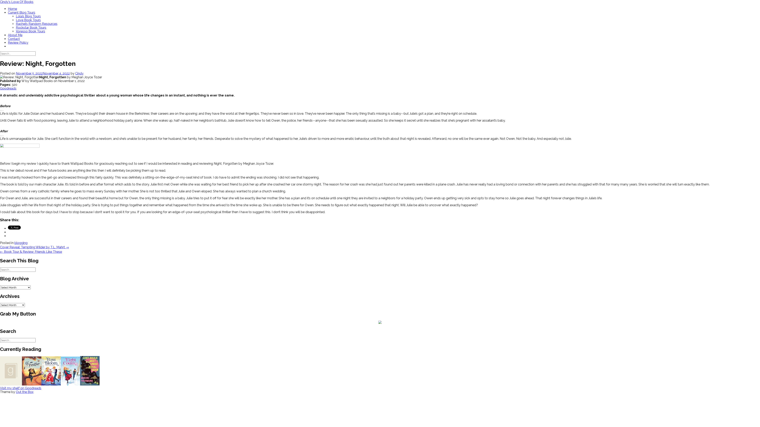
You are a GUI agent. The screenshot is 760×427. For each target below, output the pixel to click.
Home (12, 9)
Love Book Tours (28, 20)
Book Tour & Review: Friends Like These (31, 252)
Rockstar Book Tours (31, 27)
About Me (15, 35)
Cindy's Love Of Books (16, 2)
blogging (21, 243)
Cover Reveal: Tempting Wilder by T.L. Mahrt (34, 247)
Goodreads (8, 88)
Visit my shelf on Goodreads (20, 388)
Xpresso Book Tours (30, 31)
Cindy (79, 73)
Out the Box (24, 392)
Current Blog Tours (21, 12)
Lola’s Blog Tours (28, 16)
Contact (14, 39)
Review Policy (18, 42)
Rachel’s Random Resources (36, 24)
